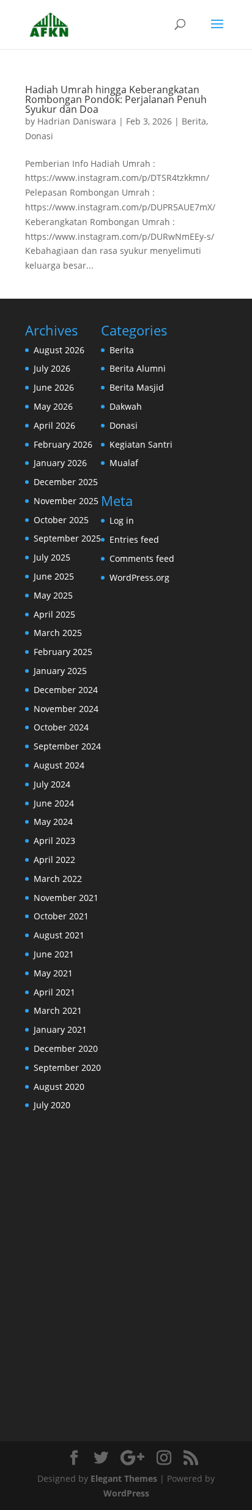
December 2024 (66, 690)
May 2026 (53, 406)
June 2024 (54, 803)
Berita (194, 121)
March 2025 (58, 632)
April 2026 (54, 425)
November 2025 (66, 501)
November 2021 (66, 897)
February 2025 (63, 651)
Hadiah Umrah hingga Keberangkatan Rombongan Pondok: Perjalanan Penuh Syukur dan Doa (116, 99)
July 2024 (52, 784)
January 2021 (60, 1029)
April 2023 (54, 840)
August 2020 (59, 1086)
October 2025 (61, 520)
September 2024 (67, 746)
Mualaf (123, 463)
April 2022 (54, 859)
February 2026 (63, 444)
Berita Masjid (136, 387)
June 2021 (54, 954)
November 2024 (66, 709)
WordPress (126, 1493)
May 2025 (53, 595)
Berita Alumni (137, 368)
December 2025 (66, 482)
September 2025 (67, 538)
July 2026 (52, 368)
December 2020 (66, 1048)
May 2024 (53, 821)
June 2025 (54, 576)
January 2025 (60, 670)
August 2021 (59, 935)
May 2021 (53, 973)
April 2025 (54, 614)
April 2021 (54, 992)
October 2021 (61, 916)
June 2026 (54, 387)
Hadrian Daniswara (76, 121)
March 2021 (58, 1010)
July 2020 (52, 1105)
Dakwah (125, 406)
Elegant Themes (124, 1478)
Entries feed (134, 539)
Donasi (39, 136)
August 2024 (59, 765)
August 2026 (59, 350)
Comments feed (141, 558)
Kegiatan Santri (140, 444)
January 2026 (60, 463)
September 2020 (67, 1067)
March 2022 (58, 878)
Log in (121, 520)
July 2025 (52, 557)
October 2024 (61, 727)
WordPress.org (139, 577)
